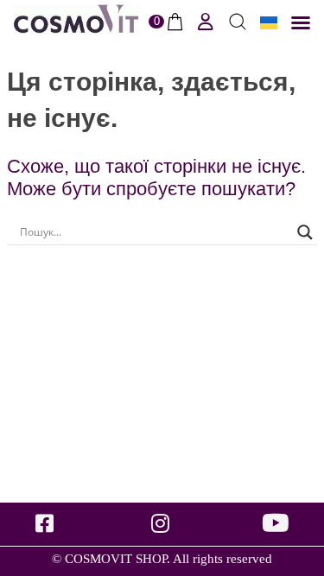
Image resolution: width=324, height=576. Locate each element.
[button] (300, 22)
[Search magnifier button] (305, 232)
